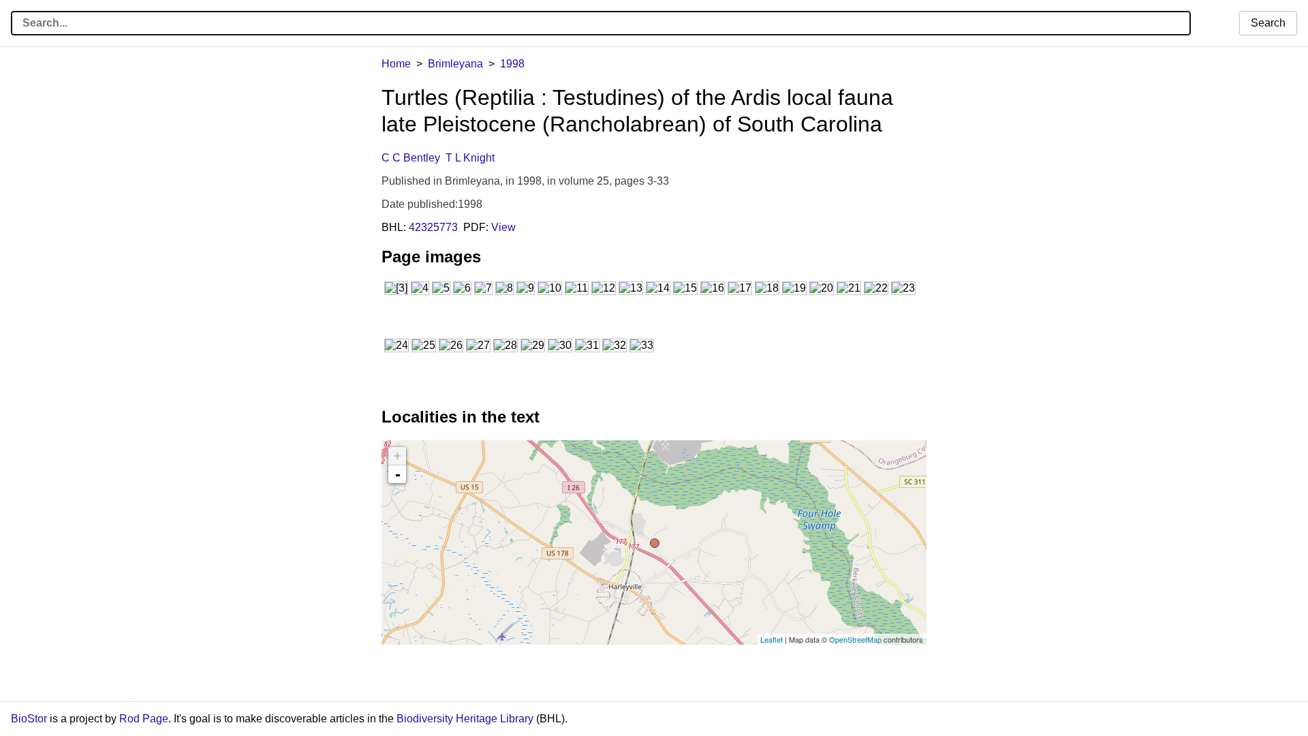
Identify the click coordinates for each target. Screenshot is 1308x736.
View (503, 227)
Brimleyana (455, 64)
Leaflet (771, 639)
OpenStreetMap (855, 639)
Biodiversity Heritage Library (464, 718)
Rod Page (143, 718)
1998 (512, 64)
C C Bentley (411, 158)
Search (1268, 23)
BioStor (29, 718)
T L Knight (470, 158)
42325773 (433, 227)
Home (396, 64)
